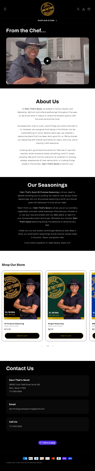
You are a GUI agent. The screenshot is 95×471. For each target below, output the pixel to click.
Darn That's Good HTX (20, 462)
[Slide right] (52, 346)
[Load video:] (47, 60)
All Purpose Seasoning (14, 324)
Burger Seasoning (56, 324)
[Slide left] (42, 346)
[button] (5, 9)
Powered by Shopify (35, 462)
